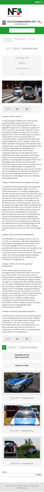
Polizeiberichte (23, 68)
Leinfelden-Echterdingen (28, 347)
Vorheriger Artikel (22, 355)
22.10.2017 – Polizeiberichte (22, 431)
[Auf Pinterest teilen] (26, 109)
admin (23, 63)
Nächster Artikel (22, 357)
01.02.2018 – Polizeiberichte (22, 398)
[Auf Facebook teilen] (8, 109)
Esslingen (11, 347)
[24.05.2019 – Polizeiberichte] (22, 457)
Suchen (4, 472)
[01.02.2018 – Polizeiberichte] (22, 391)
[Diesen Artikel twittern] (17, 109)
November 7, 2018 (23, 58)
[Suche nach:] (22, 30)
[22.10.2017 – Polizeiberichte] (22, 424)
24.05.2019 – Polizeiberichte (22, 463)
